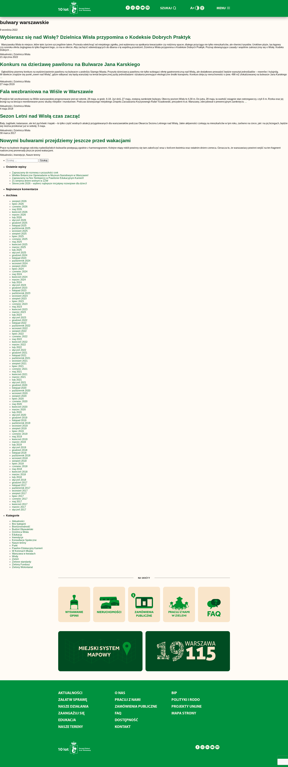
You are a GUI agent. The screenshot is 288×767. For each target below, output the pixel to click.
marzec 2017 (19, 507)
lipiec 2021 (18, 366)
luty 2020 (17, 412)
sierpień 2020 (19, 396)
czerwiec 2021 (19, 369)
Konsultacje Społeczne (24, 540)
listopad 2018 (19, 453)
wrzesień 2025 (20, 231)
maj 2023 (17, 306)
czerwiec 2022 (19, 336)
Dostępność (126, 719)
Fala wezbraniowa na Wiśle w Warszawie (46, 91)
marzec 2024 (19, 279)
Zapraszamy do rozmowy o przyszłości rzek (35, 172)
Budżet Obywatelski (22, 529)
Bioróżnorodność (21, 526)
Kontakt (123, 726)
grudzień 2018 (19, 450)
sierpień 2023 (19, 298)
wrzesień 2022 (20, 328)
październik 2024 (21, 260)
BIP (174, 692)
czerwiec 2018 (19, 466)
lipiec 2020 (18, 398)
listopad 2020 (19, 388)
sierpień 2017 (19, 493)
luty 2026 (17, 217)
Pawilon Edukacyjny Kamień (27, 548)
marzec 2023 (19, 312)
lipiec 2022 (18, 333)
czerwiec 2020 (19, 401)
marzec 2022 (19, 344)
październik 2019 (21, 423)
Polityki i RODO (185, 699)
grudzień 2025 (19, 223)
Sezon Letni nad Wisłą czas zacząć (40, 116)
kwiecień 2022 (19, 342)
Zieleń (15, 559)
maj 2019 (17, 436)
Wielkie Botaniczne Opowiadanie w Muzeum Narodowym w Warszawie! (50, 175)
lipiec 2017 (18, 496)
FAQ (118, 713)
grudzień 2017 (19, 482)
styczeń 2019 (19, 447)
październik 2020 (21, 390)
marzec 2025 (19, 247)
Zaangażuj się (71, 713)
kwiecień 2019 (19, 439)
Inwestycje (17, 537)
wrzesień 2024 (20, 263)
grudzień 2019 (19, 417)
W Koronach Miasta (22, 551)
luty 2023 (17, 315)
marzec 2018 (19, 474)
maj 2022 (17, 339)
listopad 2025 (19, 225)
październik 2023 (21, 293)
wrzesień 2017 (20, 490)
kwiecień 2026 (19, 212)
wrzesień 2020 (20, 393)
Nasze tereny (19, 543)
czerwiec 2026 (19, 206)
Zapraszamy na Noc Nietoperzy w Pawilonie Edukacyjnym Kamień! (48, 178)
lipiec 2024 (18, 269)
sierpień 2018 (19, 461)
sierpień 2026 (19, 201)
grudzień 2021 (19, 352)
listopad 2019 (19, 420)
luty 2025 (17, 250)
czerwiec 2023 (19, 304)
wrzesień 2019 (20, 425)
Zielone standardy (21, 561)
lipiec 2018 (18, 463)
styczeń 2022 (19, 350)
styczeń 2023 (19, 317)
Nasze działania (73, 706)
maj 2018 (17, 469)
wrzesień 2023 (20, 296)
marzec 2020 (19, 409)
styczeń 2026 (19, 220)
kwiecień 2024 (19, 277)
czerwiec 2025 (19, 239)
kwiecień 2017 (19, 504)
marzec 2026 (19, 214)
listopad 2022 (19, 323)
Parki (15, 545)
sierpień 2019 (19, 428)
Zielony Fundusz (21, 564)
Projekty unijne (186, 706)
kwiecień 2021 (19, 374)
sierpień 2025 (19, 233)
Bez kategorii (19, 524)
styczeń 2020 (19, 415)
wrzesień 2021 (20, 361)
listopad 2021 (19, 355)
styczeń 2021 (19, 382)
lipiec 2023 (18, 301)
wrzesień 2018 (20, 458)
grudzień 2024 (19, 255)
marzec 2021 (19, 377)
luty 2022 (17, 347)
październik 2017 (21, 488)
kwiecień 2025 (19, 244)
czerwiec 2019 (19, 434)
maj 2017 (17, 501)
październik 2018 (21, 455)
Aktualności (18, 521)
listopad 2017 (19, 485)
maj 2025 (17, 241)
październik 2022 (21, 325)
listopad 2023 (19, 290)
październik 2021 (21, 358)
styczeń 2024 (19, 285)
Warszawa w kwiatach (24, 553)
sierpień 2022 (19, 331)
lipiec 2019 (18, 431)
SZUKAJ (166, 8)
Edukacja (17, 534)
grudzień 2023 (19, 287)
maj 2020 (17, 404)
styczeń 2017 (19, 509)
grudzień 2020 (19, 385)
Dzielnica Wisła (20, 532)
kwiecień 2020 (19, 407)
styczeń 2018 (19, 480)
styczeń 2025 (19, 252)
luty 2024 (17, 282)
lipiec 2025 (18, 236)
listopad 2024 (19, 258)
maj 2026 (17, 209)
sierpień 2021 (19, 363)
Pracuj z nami (128, 699)
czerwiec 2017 (19, 499)
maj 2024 (17, 274)
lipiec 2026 (18, 204)
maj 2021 (17, 371)
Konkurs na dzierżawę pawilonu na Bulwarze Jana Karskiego (70, 64)
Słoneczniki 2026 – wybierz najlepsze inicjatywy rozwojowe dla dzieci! (49, 183)
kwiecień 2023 (19, 309)
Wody (15, 556)
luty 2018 (17, 477)
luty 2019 (17, 444)
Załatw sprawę (72, 699)
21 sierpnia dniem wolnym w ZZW (30, 180)
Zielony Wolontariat (22, 567)
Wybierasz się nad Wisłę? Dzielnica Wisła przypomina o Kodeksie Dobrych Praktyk (95, 37)
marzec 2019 (19, 442)
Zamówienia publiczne (136, 706)
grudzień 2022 (19, 320)
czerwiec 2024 (19, 271)
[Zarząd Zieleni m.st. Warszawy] (74, 14)
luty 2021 (17, 379)
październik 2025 (21, 228)
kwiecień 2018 (19, 471)
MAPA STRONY (183, 713)
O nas (120, 692)
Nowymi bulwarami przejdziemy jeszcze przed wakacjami (65, 140)
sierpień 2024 (19, 266)
